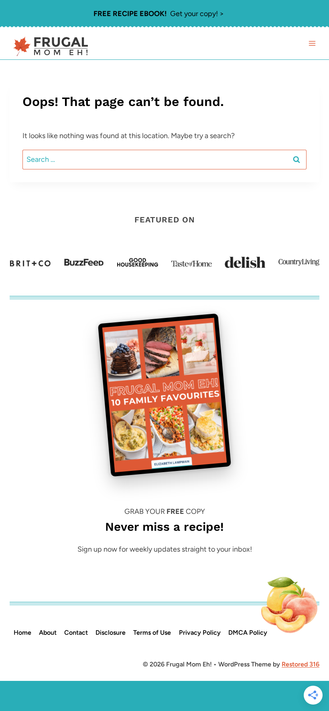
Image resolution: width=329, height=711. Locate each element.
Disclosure (110, 632)
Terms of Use (152, 632)
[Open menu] (312, 43)
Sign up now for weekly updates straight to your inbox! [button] (164, 549)
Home (22, 632)
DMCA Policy (247, 632)
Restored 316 (300, 664)
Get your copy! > (158, 13)
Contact (76, 632)
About (48, 632)
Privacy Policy (200, 632)
